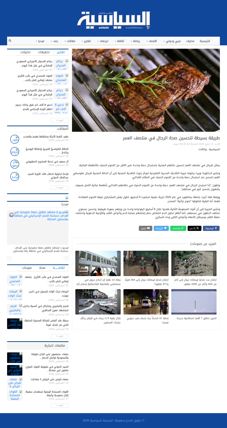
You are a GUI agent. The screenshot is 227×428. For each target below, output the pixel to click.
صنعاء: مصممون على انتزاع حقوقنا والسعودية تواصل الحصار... (49, 356)
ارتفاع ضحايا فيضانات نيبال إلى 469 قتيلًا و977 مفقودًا (146, 282)
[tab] (60, 52)
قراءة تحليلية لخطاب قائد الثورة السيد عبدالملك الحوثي (48, 176)
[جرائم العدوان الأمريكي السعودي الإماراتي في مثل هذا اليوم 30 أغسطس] (60, 64)
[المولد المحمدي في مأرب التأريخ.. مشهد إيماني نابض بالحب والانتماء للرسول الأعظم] (60, 79)
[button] (9, 258)
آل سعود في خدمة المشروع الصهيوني (47, 161)
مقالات (71, 41)
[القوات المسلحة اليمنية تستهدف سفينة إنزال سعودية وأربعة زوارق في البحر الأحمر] (14, 395)
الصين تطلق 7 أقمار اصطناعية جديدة (197, 318)
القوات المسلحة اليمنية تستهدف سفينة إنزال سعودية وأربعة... (47, 393)
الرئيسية (205, 41)
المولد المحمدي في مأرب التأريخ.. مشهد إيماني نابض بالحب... (34, 78)
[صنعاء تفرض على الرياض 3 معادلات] (14, 383)
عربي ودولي (173, 41)
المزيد (60, 120)
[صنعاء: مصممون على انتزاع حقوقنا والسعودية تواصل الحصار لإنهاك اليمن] (14, 357)
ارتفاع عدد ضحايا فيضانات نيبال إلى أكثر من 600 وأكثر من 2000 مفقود (195, 282)
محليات (190, 41)
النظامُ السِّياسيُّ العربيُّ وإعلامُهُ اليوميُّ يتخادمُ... (47, 151)
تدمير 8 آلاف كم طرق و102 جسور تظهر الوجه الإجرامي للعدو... (33, 107)
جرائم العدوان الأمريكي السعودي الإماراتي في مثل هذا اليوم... (34, 63)
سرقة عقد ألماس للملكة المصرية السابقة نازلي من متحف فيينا (46, 322)
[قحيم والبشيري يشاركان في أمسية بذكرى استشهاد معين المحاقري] (14, 309)
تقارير (87, 41)
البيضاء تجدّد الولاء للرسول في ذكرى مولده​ (48, 293)
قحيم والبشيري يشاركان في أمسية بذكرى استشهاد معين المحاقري (45, 308)
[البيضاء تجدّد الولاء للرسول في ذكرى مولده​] (14, 294)
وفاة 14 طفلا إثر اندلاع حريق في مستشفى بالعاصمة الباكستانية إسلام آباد (98, 282)
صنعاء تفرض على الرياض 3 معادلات (49, 379)
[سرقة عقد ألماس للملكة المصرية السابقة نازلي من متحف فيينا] (14, 323)
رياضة (136, 41)
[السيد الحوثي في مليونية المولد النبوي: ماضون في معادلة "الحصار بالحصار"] (14, 370)
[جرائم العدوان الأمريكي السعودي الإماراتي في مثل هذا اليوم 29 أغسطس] (60, 93)
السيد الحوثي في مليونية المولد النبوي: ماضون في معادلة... (46, 368)
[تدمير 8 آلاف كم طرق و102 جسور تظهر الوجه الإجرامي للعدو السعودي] (60, 108)
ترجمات (104, 41)
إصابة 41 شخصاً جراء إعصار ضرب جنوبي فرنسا (147, 320)
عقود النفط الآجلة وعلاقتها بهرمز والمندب (45, 136)
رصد (55, 41)
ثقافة (120, 41)
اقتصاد (153, 41)
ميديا (41, 41)
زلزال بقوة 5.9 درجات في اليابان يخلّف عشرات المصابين (100, 320)
